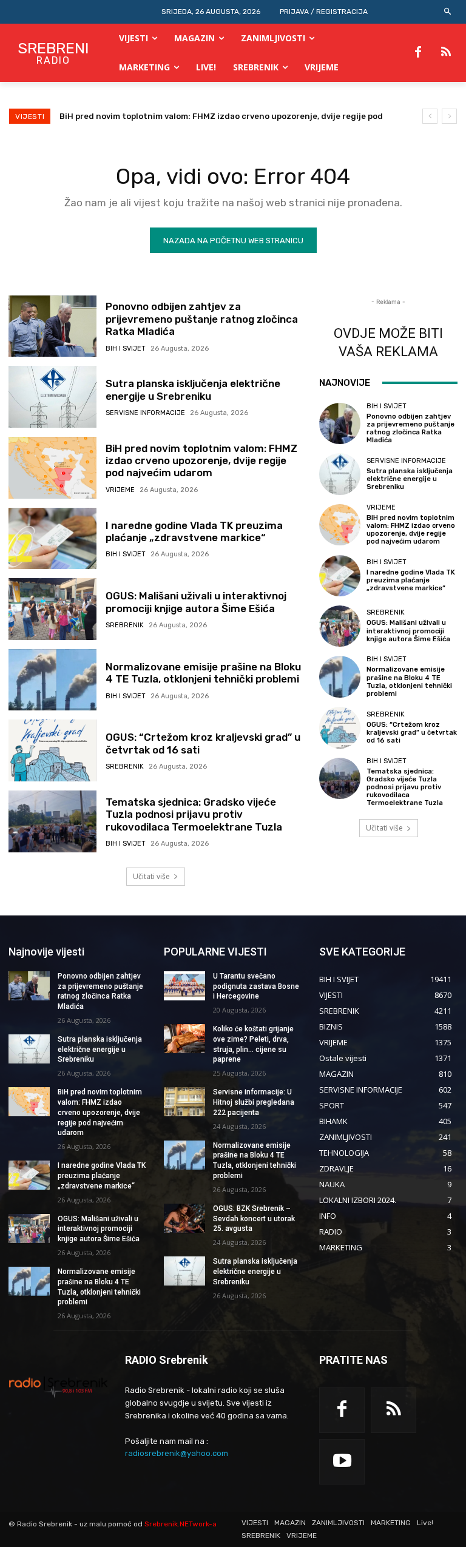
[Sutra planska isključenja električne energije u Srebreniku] (52, 397)
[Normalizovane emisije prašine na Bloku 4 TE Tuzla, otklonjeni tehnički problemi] (52, 680)
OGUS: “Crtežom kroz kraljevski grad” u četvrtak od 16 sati (203, 743)
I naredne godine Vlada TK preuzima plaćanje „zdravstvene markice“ (202, 116)
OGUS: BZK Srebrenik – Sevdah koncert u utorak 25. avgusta (254, 1218)
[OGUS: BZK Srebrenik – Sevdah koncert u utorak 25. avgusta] (184, 1218)
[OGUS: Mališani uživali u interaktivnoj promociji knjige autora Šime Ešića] (52, 609)
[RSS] (446, 52)
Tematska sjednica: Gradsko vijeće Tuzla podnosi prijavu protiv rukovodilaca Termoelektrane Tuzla (194, 814)
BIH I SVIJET (126, 348)
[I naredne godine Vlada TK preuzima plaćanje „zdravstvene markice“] (52, 539)
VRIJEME (120, 490)
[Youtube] (342, 1462)
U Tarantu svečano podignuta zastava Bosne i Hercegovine (256, 986)
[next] (449, 116)
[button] (448, 11)
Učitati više (151, 876)
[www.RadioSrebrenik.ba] (58, 1386)
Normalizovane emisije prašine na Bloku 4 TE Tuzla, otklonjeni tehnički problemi (203, 673)
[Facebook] (418, 52)
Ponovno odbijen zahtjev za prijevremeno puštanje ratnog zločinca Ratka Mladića (202, 318)
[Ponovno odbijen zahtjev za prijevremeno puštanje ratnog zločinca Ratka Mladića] (52, 326)
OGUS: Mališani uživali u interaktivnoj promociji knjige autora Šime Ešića (196, 602)
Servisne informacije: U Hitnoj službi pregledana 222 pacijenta (253, 1102)
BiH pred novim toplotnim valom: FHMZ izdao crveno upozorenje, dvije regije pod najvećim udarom (201, 460)
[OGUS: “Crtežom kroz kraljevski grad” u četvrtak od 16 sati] (52, 750)
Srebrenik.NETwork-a (180, 1524)
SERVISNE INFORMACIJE (145, 413)
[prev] (429, 116)
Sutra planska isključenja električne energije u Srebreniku (193, 389)
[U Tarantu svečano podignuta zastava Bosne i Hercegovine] (184, 985)
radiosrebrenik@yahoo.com (176, 1453)
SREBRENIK (125, 625)
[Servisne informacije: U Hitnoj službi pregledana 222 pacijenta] (184, 1101)
